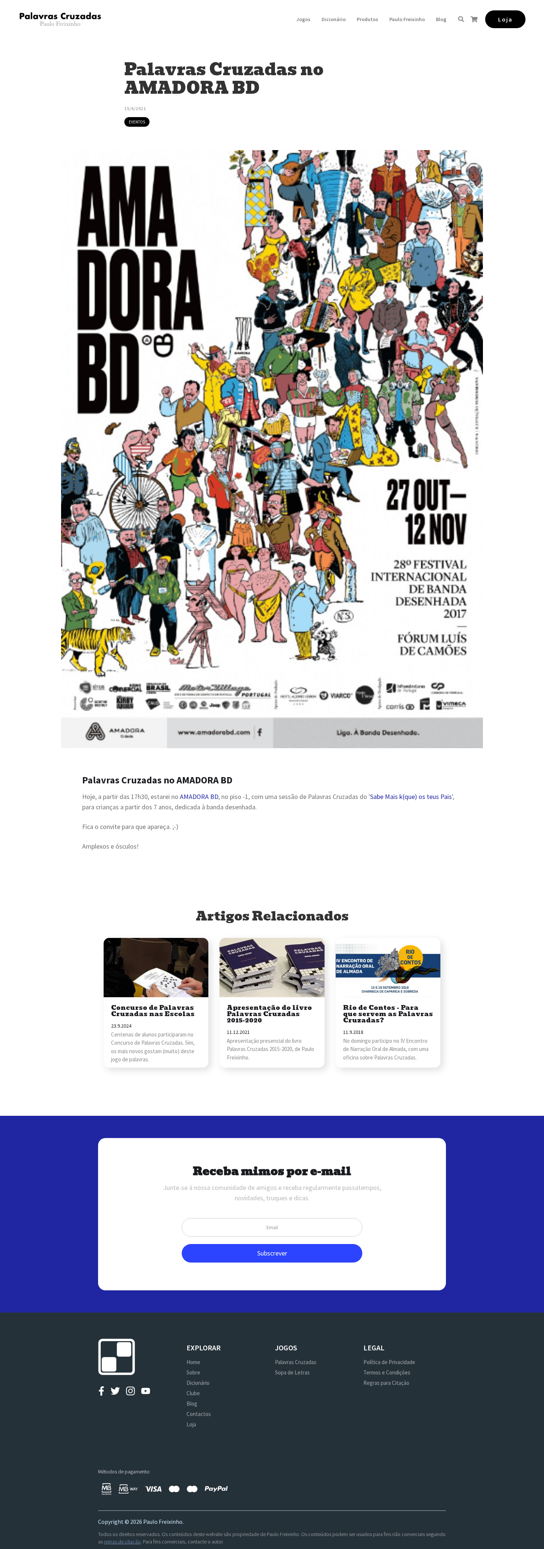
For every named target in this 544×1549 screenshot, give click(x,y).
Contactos (199, 1413)
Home (193, 1362)
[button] (303, 19)
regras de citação (122, 1541)
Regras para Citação (386, 1382)
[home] (60, 19)
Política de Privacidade (389, 1362)
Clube (193, 1393)
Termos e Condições (386, 1372)
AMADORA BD (199, 796)
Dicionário (334, 19)
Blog (441, 19)
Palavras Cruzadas (295, 1362)
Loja (191, 1424)
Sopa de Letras (292, 1372)
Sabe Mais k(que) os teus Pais (411, 796)
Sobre (193, 1372)
